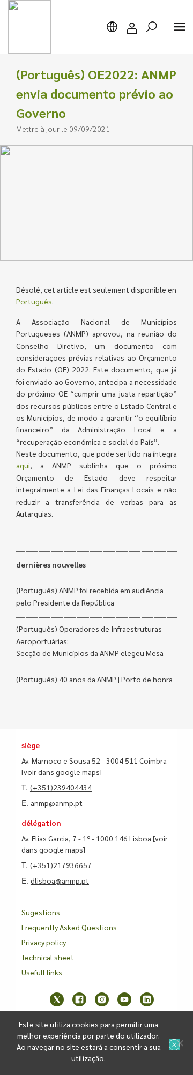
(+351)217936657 (61, 865)
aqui (23, 465)
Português (34, 301)
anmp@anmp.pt (57, 803)
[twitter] (57, 999)
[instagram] (102, 999)
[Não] (179, 1042)
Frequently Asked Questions (69, 927)
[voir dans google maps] (61, 772)
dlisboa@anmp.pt (60, 880)
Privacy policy (43, 942)
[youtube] (124, 999)
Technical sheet (47, 957)
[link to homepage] (29, 27)
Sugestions (40, 912)
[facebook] (79, 999)
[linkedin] (147, 999)
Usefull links (41, 972)
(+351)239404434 (61, 787)
